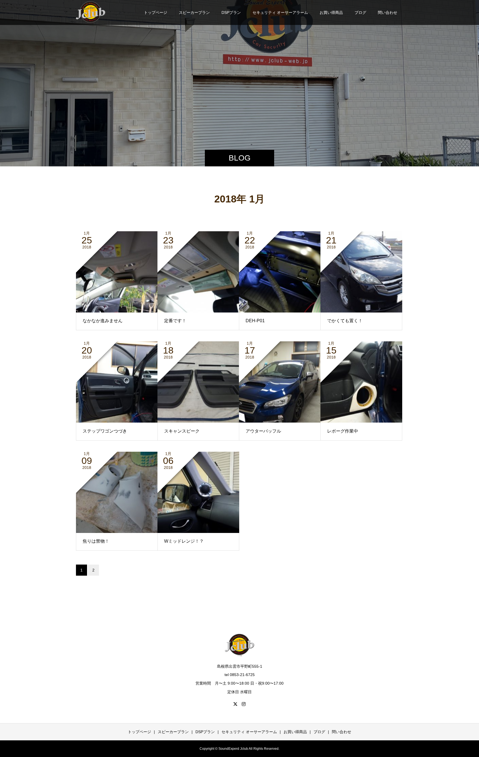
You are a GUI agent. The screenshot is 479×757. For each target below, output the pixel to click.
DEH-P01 (255, 320)
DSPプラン (231, 12)
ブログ (360, 12)
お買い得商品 (331, 12)
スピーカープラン (194, 12)
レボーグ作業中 (342, 431)
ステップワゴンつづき (105, 431)
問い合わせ (387, 12)
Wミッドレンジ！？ (184, 541)
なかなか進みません (103, 320)
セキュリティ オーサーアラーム (280, 12)
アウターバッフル (263, 431)
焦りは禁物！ (96, 541)
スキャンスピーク (182, 431)
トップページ (155, 12)
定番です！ (175, 320)
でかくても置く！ (345, 320)
